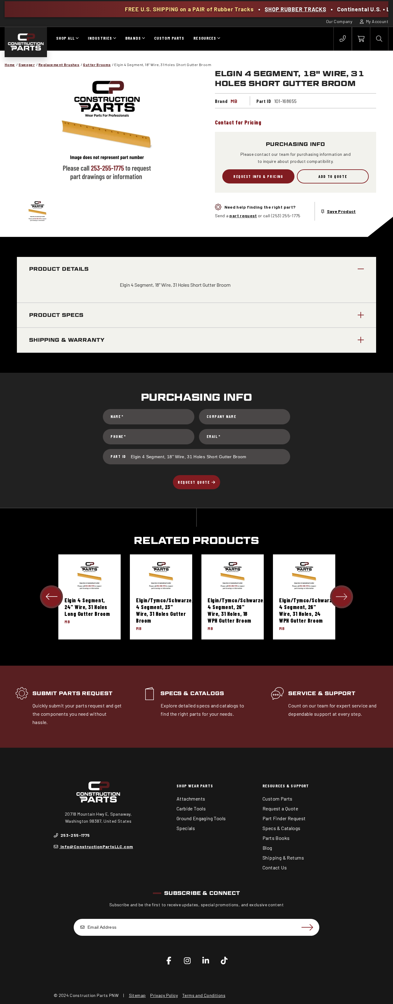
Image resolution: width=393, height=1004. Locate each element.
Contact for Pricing (238, 122)
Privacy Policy (164, 995)
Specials (186, 828)
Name (117, 416)
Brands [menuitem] (133, 38)
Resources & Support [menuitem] (286, 785)
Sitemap (137, 995)
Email (214, 436)
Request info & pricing (258, 176)
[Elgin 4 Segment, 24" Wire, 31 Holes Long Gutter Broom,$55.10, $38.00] (89, 576)
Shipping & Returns (283, 857)
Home (10, 64)
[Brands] (143, 39)
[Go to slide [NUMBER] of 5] (51, 596)
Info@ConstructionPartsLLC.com (96, 846)
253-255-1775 (74, 835)
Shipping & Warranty (67, 340)
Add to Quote (332, 176)
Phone (118, 436)
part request (243, 215)
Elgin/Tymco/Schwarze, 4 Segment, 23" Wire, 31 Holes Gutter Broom (164, 610)
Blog (267, 848)
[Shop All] (77, 39)
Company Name (221, 416)
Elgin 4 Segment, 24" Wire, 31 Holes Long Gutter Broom (87, 607)
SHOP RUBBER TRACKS (261, 9)
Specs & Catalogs (192, 693)
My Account (376, 21)
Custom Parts (278, 798)
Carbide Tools (191, 808)
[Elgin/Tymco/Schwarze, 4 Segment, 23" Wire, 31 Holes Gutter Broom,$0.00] (161, 576)
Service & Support (321, 693)
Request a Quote (280, 808)
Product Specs (56, 315)
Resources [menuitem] (204, 38)
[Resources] (218, 39)
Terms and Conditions (203, 995)
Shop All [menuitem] (65, 38)
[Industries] (114, 39)
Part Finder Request (284, 818)
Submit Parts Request (73, 693)
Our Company (339, 21)
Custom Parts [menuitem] (169, 38)
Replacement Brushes (59, 64)
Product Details (59, 269)
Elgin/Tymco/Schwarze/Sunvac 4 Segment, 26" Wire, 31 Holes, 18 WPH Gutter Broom (245, 610)
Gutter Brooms (97, 64)
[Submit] (307, 927)
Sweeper (26, 64)
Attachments (191, 798)
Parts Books (276, 838)
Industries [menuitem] (100, 38)
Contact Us (275, 867)
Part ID (118, 456)
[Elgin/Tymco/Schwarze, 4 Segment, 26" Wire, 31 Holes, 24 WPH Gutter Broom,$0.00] (304, 576)
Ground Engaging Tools (201, 818)
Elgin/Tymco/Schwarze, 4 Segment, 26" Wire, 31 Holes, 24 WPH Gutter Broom (307, 610)
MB (234, 101)
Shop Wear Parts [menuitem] (195, 785)
